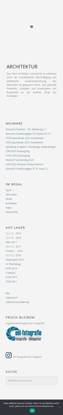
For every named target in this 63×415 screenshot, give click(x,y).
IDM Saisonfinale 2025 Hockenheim (24, 142)
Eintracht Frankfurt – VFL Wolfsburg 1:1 (26, 129)
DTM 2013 (11, 277)
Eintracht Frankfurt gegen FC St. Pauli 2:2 (27, 168)
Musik (9, 199)
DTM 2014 (11, 268)
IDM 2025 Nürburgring (17, 151)
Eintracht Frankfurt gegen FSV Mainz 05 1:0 (28, 133)
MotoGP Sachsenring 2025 (20, 160)
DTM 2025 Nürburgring (18, 155)
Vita (8, 293)
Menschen (11, 194)
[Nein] (59, 407)
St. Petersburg (13, 264)
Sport (8, 190)
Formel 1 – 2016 (14, 251)
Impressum (11, 297)
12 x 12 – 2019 (13, 233)
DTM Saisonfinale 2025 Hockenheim (25, 138)
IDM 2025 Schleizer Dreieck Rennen (24, 164)
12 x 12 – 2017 (13, 246)
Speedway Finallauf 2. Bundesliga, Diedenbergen (31, 146)
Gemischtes (12, 212)
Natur (9, 207)
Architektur (11, 203)
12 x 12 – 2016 (13, 255)
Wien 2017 (11, 242)
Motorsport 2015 (15, 259)
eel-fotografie (31, 14)
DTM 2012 (11, 281)
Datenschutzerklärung (17, 302)
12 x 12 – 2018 (13, 237)
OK (32, 410)
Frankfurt (10, 272)
